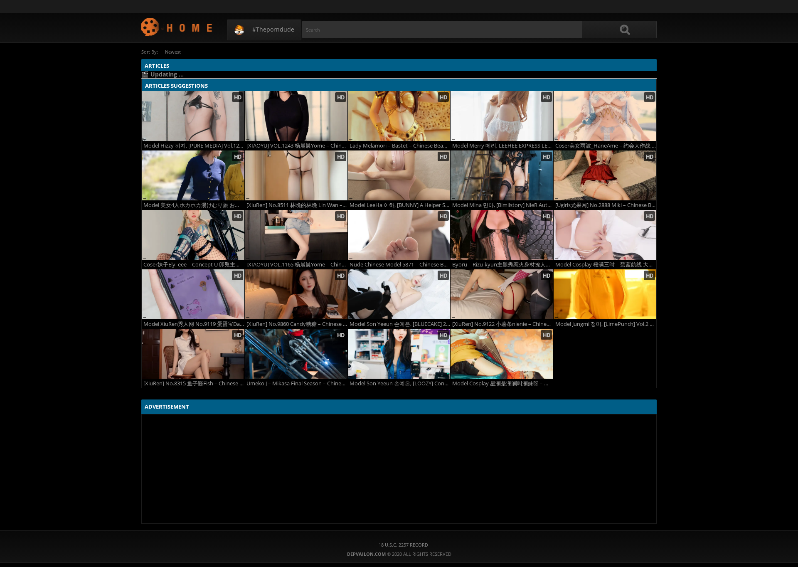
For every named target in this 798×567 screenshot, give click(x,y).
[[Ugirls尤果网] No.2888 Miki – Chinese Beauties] (605, 175)
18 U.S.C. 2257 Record (403, 545)
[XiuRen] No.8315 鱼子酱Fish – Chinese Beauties (193, 383)
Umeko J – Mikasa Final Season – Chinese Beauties (296, 383)
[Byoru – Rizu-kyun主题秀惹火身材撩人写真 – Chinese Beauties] (502, 235)
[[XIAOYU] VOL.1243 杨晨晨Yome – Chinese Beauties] (296, 116)
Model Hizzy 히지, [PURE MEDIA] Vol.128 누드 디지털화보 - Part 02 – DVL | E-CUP (193, 145)
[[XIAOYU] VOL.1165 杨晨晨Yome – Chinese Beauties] (296, 235)
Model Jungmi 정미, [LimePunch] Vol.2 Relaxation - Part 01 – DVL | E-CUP (605, 324)
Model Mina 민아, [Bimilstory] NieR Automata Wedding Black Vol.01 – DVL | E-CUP (502, 205)
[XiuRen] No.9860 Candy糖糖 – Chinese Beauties (296, 324)
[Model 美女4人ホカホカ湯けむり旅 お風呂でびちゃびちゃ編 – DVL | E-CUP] (193, 175)
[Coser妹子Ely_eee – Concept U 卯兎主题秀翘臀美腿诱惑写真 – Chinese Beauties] (193, 235)
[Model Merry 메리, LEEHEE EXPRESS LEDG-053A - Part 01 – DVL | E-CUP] (502, 116)
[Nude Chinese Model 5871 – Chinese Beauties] (399, 235)
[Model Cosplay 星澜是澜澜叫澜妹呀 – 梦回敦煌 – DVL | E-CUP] (502, 354)
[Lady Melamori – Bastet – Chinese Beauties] (399, 116)
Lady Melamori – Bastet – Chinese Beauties (400, 145)
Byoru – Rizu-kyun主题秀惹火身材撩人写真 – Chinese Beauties (502, 264)
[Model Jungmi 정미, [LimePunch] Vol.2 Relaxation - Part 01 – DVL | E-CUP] (605, 294)
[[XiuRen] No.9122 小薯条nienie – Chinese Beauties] (502, 294)
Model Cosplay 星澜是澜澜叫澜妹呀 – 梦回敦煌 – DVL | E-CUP (502, 383)
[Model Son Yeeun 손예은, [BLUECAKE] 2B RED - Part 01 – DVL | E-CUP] (399, 294)
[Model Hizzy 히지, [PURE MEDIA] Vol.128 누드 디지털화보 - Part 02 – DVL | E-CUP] (193, 116)
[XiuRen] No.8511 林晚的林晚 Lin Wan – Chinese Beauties (296, 205)
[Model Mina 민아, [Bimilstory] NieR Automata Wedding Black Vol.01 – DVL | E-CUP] (502, 175)
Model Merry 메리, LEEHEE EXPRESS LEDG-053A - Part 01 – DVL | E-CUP (502, 145)
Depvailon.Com (177, 26)
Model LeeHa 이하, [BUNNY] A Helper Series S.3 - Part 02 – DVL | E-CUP (400, 205)
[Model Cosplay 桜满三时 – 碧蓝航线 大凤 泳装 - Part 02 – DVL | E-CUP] (605, 235)
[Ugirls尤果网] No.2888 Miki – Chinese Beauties (605, 205)
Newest (173, 52)
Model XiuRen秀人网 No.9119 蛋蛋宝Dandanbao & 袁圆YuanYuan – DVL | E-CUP (193, 324)
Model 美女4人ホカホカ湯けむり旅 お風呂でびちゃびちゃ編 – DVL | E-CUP (193, 205)
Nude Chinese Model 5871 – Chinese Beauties (400, 264)
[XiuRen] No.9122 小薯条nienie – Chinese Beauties (502, 324)
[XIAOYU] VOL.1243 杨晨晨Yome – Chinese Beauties (296, 145)
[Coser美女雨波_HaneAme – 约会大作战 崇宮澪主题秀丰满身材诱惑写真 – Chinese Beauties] (605, 116)
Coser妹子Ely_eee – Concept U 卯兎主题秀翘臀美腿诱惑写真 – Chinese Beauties (193, 264)
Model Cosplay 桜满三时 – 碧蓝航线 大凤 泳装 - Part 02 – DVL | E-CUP (605, 264)
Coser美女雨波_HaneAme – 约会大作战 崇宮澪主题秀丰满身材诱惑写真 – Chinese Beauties (605, 145)
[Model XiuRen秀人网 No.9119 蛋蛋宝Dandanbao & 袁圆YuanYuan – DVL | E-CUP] (193, 294)
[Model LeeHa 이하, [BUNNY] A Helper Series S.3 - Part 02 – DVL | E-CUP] (399, 175)
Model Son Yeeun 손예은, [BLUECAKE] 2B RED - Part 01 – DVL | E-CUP (400, 324)
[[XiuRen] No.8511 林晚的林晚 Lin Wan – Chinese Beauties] (296, 175)
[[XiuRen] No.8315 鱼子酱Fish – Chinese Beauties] (193, 354)
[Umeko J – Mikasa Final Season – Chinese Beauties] (296, 354)
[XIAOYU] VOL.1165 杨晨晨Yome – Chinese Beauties (296, 264)
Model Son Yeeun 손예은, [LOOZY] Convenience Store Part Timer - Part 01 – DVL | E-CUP (400, 383)
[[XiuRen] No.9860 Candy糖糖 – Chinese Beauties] (296, 294)
